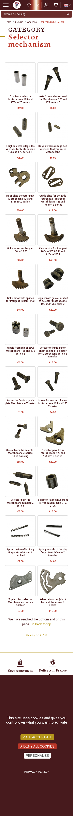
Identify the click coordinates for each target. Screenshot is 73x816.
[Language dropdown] (67, 5)
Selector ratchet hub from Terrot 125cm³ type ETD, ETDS (53, 502)
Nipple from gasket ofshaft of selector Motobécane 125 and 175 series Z (53, 301)
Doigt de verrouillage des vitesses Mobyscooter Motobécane (52, 149)
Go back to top (41, 624)
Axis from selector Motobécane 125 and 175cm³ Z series (20, 99)
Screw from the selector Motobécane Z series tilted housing (20, 453)
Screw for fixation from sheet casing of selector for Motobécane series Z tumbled (52, 352)
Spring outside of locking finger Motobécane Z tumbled (52, 552)
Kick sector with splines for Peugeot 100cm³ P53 (20, 299)
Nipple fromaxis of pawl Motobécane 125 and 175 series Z (20, 350)
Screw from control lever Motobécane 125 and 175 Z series (52, 403)
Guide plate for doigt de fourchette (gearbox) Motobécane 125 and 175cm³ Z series (52, 200)
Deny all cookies (39, 746)
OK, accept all (38, 737)
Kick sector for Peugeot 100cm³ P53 (20, 250)
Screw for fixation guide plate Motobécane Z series (20, 402)
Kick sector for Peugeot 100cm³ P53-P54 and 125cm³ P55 (53, 251)
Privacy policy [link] (36, 771)
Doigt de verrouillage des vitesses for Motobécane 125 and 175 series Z (20, 149)
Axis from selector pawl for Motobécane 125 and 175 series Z (53, 99)
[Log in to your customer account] (46, 4)
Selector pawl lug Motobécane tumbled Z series (20, 502)
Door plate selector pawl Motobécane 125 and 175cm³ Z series (20, 198)
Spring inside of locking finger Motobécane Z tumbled (20, 552)
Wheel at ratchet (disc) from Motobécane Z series (53, 602)
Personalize (37, 755)
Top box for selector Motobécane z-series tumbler (20, 602)
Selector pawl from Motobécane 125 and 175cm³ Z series (53, 453)
